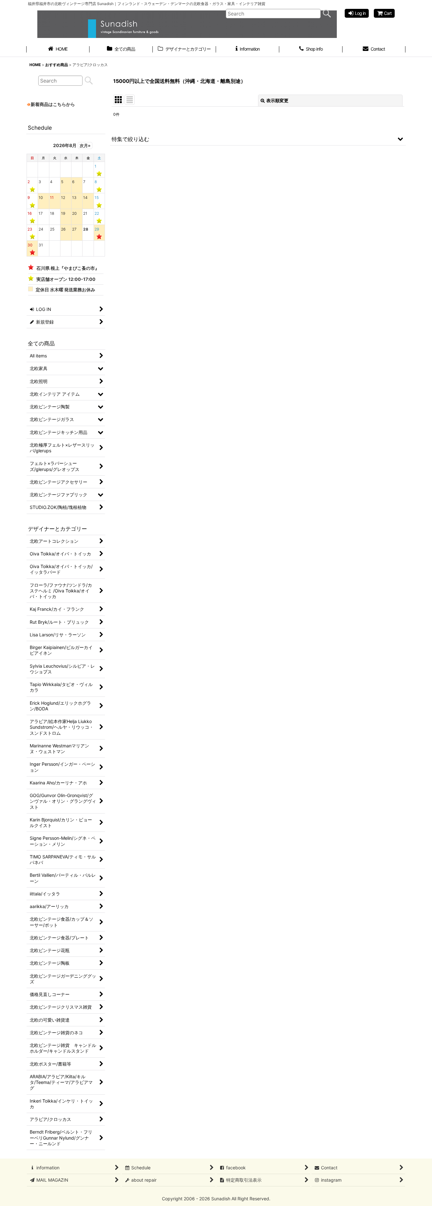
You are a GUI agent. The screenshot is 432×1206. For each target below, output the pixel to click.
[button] (258, 138)
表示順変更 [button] (277, 100)
